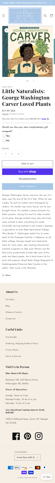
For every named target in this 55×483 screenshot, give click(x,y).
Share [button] (8, 275)
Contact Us (11, 318)
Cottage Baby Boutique (30, 477)
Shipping (5, 114)
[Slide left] (21, 81)
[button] (3, 15)
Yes (8, 136)
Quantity (5, 148)
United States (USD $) (26, 457)
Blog (8, 305)
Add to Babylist (28, 186)
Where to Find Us (14, 312)
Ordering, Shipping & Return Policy (22, 343)
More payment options (27, 178)
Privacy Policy (12, 349)
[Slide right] (34, 81)
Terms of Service (13, 356)
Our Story (10, 299)
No (8, 140)
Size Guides (11, 337)
